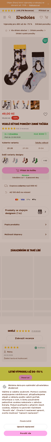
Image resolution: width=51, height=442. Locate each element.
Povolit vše (25, 433)
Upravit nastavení (25, 427)
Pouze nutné (25, 421)
